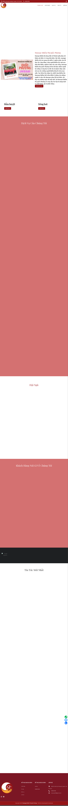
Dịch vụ (54, 5)
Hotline (36, 786)
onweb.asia (50, 803)
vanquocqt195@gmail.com (56, 793)
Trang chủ (40, 5)
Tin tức (59, 5)
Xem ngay (7, 108)
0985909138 (27, 1)
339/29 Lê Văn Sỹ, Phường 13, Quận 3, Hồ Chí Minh (12, 1)
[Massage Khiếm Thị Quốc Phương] (9, 5)
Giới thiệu (47, 5)
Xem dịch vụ (39, 86)
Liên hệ (65, 5)
